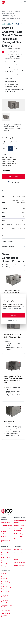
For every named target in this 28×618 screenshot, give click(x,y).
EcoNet (3, 537)
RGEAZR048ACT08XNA (8, 157)
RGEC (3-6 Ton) (9, 421)
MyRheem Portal (6, 550)
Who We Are (18, 550)
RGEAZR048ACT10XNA (8, 161)
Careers (16, 556)
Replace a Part (5, 558)
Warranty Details (8, 246)
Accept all (13, 315)
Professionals (4, 546)
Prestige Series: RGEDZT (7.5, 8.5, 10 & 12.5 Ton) (12, 291)
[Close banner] (24, 295)
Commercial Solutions (19, 517)
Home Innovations (6, 529)
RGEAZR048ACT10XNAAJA (9, 163)
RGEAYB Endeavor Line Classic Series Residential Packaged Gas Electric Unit (13, 379)
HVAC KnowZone (6, 610)
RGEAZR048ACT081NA (8, 166)
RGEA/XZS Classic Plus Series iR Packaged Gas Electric (12, 337)
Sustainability (18, 553)
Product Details (7, 241)
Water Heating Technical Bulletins (5, 615)
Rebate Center (5, 592)
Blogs (16, 559)
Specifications (7, 191)
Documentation (7, 236)
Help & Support (19, 565)
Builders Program (19, 534)
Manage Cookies (12, 320)
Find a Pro (4, 574)
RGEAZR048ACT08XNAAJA (9, 159)
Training (3, 566)
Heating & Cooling (6, 525)
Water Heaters (5, 522)
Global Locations (19, 562)
